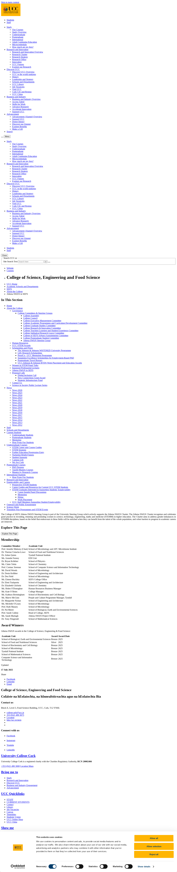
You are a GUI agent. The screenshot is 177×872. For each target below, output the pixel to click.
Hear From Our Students (23, 442)
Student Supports (19, 457)
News (9, 388)
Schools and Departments (23, 82)
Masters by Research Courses (25, 472)
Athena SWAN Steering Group (36, 340)
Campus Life (18, 460)
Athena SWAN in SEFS (22, 370)
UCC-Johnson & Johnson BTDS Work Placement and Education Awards (50, 363)
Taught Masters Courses (22, 470)
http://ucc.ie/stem (14, 720)
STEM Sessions (19, 450)
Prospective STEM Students (24, 485)
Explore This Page (9, 534)
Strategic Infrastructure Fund (30, 380)
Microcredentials (19, 44)
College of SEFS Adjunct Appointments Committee (45, 335)
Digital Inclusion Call (27, 375)
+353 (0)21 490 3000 (10, 766)
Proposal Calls (18, 373)
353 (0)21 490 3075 (15, 715)
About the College (15, 291)
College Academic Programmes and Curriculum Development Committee (55, 323)
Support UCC (18, 111)
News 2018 (17, 410)
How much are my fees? (22, 47)
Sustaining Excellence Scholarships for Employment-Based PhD (46, 358)
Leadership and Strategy (22, 79)
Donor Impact (18, 121)
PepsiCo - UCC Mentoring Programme (35, 355)
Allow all (154, 838)
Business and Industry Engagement (22, 785)
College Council (30, 318)
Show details (144, 866)
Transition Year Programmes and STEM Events (27, 509)
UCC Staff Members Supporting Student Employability (36, 502)
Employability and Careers (18, 482)
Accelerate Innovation (21, 109)
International (17, 39)
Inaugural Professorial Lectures (25, 368)
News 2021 (17, 402)
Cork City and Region (22, 92)
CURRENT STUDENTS (18, 802)
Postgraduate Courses (16, 465)
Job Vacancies (18, 87)
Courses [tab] (10, 270)
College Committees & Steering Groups (35, 313)
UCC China (17, 94)
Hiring (20, 497)
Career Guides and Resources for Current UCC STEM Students (40, 487)
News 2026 (17, 390)
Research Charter (19, 54)
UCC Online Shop (15, 819)
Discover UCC (13, 783)
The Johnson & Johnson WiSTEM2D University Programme (44, 350)
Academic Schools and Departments (22, 286)
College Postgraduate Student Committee (41, 338)
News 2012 (17, 425)
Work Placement (25, 499)
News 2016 (17, 412)
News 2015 (17, 417)
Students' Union (14, 817)
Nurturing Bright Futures (23, 455)
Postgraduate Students (21, 437)
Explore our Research (21, 67)
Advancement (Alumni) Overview (27, 116)
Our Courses (17, 29)
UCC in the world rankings (24, 74)
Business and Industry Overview (26, 99)
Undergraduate (18, 34)
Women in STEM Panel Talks (25, 365)
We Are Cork (18, 462)
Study (9, 778)
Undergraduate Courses (17, 445)
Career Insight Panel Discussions (32, 492)
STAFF (10, 799)
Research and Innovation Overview (27, 52)
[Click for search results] (49, 262)
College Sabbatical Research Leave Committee (43, 333)
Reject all (153, 854)
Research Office (19, 59)
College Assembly (31, 315)
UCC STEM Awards (21, 345)
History (15, 77)
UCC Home (12, 284)
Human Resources (20, 343)
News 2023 (17, 398)
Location (10, 717)
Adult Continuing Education (24, 42)
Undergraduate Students (22, 435)
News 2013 (17, 422)
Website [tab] (10, 268)
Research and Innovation (17, 480)
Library (10, 807)
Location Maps (26, 766)
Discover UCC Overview (23, 72)
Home (9, 306)
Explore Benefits (19, 126)
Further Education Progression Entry (28, 452)
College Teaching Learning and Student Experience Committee (50, 330)
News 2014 (17, 420)
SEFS (9, 289)
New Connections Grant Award (31, 378)
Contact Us (17, 383)
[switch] (79, 866)
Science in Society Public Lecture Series (29, 385)
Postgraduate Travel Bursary (30, 360)
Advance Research (20, 107)
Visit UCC (16, 89)
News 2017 (17, 415)
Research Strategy (20, 57)
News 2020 (17, 405)
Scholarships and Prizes (22, 348)
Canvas (10, 812)
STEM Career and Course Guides (27, 447)
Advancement (13, 788)
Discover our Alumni (21, 124)
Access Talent (18, 102)
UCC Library (18, 84)
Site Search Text (10, 261)
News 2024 (17, 395)
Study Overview (19, 32)
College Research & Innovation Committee (42, 328)
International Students (16, 475)
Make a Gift (17, 129)
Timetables (11, 814)
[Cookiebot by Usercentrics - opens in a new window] (18, 867)
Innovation (17, 62)
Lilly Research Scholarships (30, 353)
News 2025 (17, 393)
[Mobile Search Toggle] (2, 137)
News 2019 (17, 407)
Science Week (13, 507)
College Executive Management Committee (42, 320)
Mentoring (16, 440)
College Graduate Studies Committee (39, 325)
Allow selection (154, 846)
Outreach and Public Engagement (21, 504)
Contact (10, 804)
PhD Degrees (18, 467)
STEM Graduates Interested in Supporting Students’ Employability (41, 489)
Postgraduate (17, 37)
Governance (17, 310)
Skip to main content (10, 2)
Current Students (14, 432)
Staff (9, 22)
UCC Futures (18, 64)
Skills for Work (18, 104)
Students (10, 20)
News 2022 (17, 400)
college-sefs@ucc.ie (15, 712)
